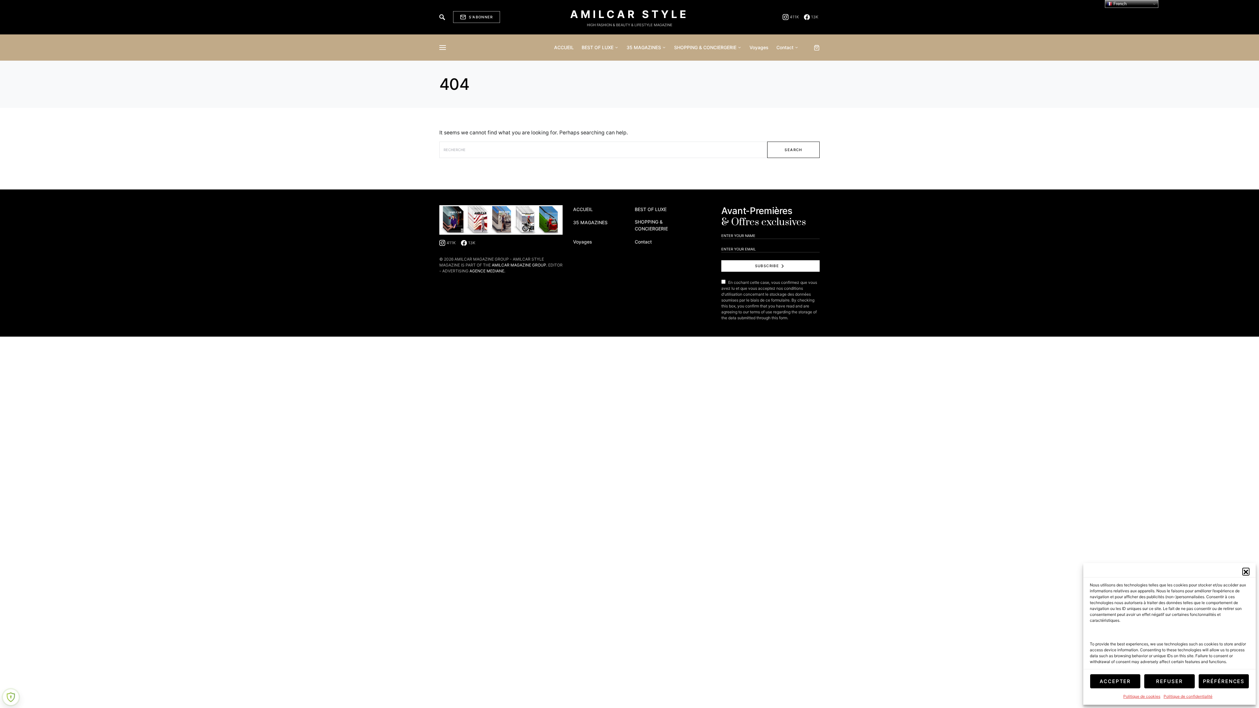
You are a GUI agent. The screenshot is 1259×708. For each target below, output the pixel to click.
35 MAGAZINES (590, 222)
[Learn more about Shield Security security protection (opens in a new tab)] (11, 697)
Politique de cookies (1141, 696)
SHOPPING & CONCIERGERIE (651, 225)
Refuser (1169, 681)
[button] (1246, 571)
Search (793, 150)
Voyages (582, 242)
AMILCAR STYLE (629, 14)
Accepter (1115, 681)
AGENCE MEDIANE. (487, 270)
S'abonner (481, 17)
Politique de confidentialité (1188, 696)
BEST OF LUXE (651, 209)
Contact (643, 242)
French (1119, 3)
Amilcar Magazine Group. (519, 265)
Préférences (1224, 681)
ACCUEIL (583, 209)
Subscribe (767, 266)
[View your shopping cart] (817, 47)
